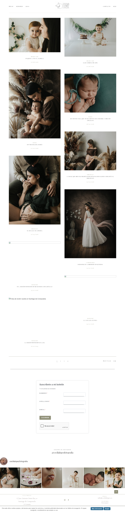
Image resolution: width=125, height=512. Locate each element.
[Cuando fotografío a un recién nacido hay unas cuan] (52, 478)
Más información (97, 509)
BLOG (27, 6)
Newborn (35, 284)
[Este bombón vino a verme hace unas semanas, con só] (94, 478)
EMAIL (42, 409)
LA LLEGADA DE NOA (90, 301)
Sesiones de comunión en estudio (90, 230)
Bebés (35, 142)
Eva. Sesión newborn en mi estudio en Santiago (34, 268)
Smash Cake (34, 56)
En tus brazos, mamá (34, 110)
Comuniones (90, 262)
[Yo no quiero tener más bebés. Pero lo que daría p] (31, 478)
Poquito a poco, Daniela (34, 42)
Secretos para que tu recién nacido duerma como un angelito (90, 101)
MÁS (114, 6)
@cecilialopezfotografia (62, 452)
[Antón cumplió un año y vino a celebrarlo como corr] (73, 478)
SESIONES (19, 6)
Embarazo (90, 174)
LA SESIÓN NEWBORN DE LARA (34, 324)
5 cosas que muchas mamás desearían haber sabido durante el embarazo (90, 158)
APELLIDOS (44, 401)
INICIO (11, 6)
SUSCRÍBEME (45, 417)
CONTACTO (107, 6)
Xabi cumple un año (90, 44)
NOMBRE (43, 393)
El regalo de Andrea (34, 197)
